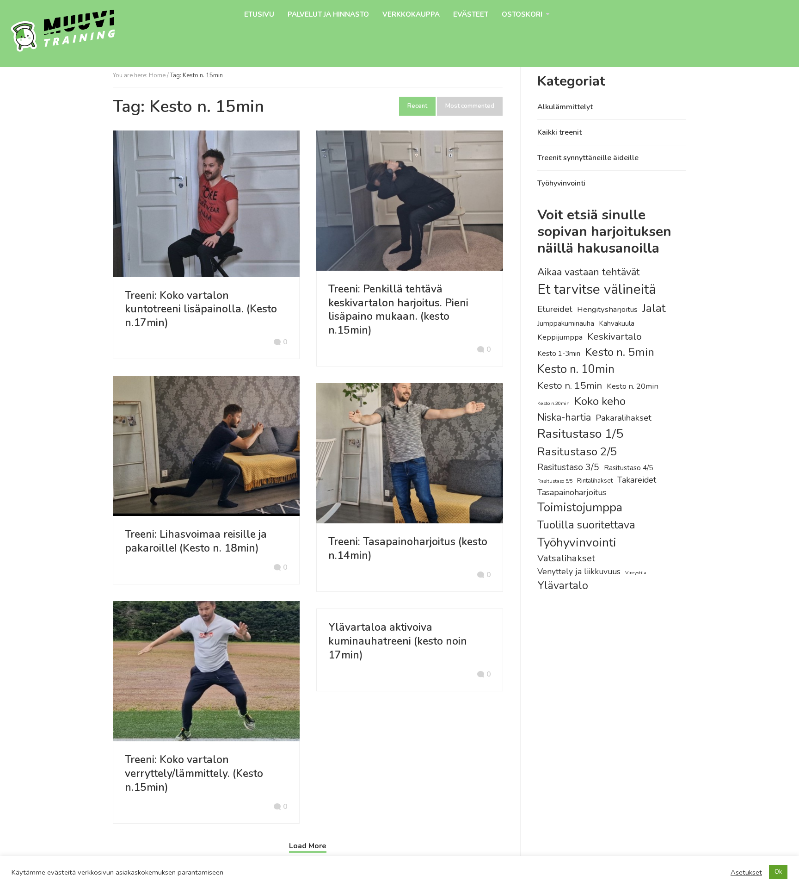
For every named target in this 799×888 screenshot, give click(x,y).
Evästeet (470, 14)
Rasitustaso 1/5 (580, 433)
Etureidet (554, 309)
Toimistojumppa (579, 507)
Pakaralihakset (623, 418)
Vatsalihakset (566, 558)
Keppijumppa (560, 337)
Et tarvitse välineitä (596, 289)
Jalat (654, 308)
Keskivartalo (614, 336)
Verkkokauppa (411, 14)
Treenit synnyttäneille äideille (588, 158)
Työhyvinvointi (561, 183)
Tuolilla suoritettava (586, 524)
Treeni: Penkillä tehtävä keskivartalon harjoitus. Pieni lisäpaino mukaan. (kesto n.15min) (398, 310)
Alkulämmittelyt (565, 107)
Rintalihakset (595, 481)
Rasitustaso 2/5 (577, 452)
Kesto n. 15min (569, 385)
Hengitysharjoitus (607, 309)
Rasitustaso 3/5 (568, 467)
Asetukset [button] (746, 872)
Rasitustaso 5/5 (554, 481)
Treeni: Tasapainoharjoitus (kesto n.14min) (407, 548)
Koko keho (600, 401)
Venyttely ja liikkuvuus (579, 571)
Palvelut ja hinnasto (328, 14)
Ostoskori (522, 14)
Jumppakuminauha (565, 323)
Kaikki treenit (559, 132)
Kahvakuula (616, 323)
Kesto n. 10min (576, 369)
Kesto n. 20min (632, 386)
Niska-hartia (564, 417)
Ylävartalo (562, 585)
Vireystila (635, 572)
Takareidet (636, 479)
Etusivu (259, 14)
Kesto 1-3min (558, 353)
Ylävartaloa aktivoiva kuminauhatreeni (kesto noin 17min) (397, 641)
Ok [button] (778, 872)
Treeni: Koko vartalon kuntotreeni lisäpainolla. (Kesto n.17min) (201, 309)
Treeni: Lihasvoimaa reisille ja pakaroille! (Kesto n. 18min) (196, 541)
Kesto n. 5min (619, 352)
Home (157, 75)
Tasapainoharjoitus (571, 492)
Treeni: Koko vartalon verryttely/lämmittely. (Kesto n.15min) (194, 773)
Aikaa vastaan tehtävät (588, 272)
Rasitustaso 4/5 (628, 467)
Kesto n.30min (553, 403)
